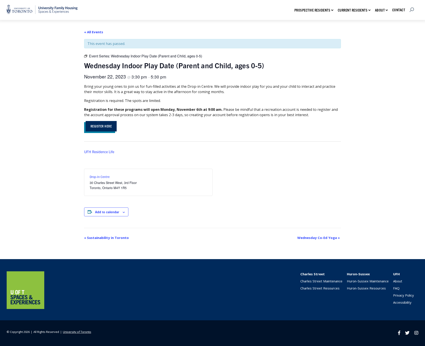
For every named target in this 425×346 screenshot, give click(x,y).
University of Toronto (77, 332)
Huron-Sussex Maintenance (368, 281)
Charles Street (312, 274)
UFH (396, 274)
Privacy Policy (403, 295)
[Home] (25, 307)
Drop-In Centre (100, 177)
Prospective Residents (312, 10)
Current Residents (353, 10)
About (380, 10)
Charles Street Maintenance (321, 281)
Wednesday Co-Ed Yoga (318, 237)
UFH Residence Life (99, 151)
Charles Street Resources (320, 288)
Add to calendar (107, 212)
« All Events (93, 32)
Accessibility (402, 302)
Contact (398, 10)
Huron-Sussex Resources (366, 288)
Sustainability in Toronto (106, 237)
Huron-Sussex (358, 274)
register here (101, 126)
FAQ (396, 288)
